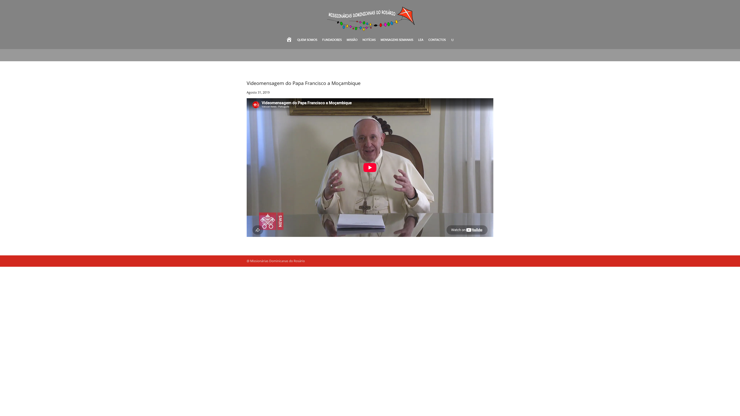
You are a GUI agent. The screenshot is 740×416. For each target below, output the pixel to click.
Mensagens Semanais (397, 40)
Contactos (437, 40)
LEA (420, 40)
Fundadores (332, 40)
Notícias (369, 40)
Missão (352, 40)
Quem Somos (307, 40)
